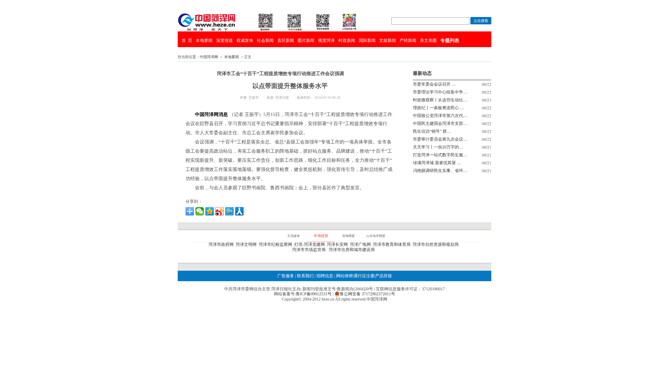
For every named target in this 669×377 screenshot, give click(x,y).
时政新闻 (346, 40)
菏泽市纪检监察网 (276, 244)
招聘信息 (324, 276)
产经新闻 (408, 40)
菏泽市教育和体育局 (393, 244)
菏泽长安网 (338, 244)
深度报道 (224, 40)
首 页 (187, 40)
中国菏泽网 (209, 57)
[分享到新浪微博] (219, 211)
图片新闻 (306, 40)
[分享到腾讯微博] (229, 211)
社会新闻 (265, 40)
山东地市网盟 (375, 236)
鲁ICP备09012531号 (314, 294)
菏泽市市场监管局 (310, 249)
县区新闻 (285, 40)
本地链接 (321, 236)
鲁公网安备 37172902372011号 (367, 294)
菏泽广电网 (361, 244)
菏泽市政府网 (222, 244)
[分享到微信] (199, 211)
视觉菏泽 (326, 40)
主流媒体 (293, 236)
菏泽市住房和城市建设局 (353, 249)
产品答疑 (383, 276)
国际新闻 (367, 40)
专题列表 (449, 40)
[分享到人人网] (239, 211)
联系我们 (305, 276)
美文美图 (428, 40)
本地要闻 (204, 40)
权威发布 (245, 40)
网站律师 (344, 276)
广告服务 (285, 276)
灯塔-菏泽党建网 (310, 244)
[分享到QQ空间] (209, 211)
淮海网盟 (348, 236)
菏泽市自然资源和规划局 (437, 244)
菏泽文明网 (247, 244)
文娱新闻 (387, 40)
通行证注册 (364, 276)
